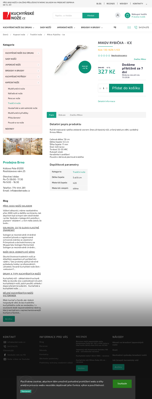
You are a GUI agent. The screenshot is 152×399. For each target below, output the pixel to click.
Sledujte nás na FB (16, 355)
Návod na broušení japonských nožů (128, 343)
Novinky (9, 128)
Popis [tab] (51, 115)
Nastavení (26, 391)
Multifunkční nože (16, 88)
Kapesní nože (12, 82)
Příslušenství (14, 117)
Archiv (8, 319)
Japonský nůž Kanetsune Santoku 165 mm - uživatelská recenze (92, 350)
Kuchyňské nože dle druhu (19, 53)
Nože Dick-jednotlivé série (19, 252)
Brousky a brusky (14, 70)
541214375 (12, 346)
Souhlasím (122, 383)
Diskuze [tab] (62, 115)
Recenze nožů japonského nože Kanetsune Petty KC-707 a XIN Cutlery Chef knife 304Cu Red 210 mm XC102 (92, 343)
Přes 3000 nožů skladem (17, 206)
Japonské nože (13, 64)
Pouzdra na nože (16, 122)
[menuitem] (20, 27)
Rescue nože (14, 98)
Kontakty (138, 3)
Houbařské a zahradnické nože (22, 108)
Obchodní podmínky (48, 358)
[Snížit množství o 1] (100, 88)
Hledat (90, 15)
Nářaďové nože (15, 93)
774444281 (8, 350)
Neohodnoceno (119, 56)
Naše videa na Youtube (18, 359)
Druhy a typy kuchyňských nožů (22, 273)
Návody (124, 3)
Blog (99, 3)
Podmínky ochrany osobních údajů (56, 362)
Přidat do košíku (126, 88)
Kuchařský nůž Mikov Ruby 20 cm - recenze (91, 361)
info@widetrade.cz (16, 342)
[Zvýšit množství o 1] (107, 88)
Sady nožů (10, 59)
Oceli (115, 350)
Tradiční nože (14, 103)
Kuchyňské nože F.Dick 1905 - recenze (92, 356)
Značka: (140, 59)
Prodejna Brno (13, 162)
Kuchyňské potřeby (15, 76)
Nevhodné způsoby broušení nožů (130, 355)
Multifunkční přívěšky (18, 113)
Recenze (111, 3)
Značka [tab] (76, 115)
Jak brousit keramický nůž (126, 360)
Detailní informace (106, 101)
